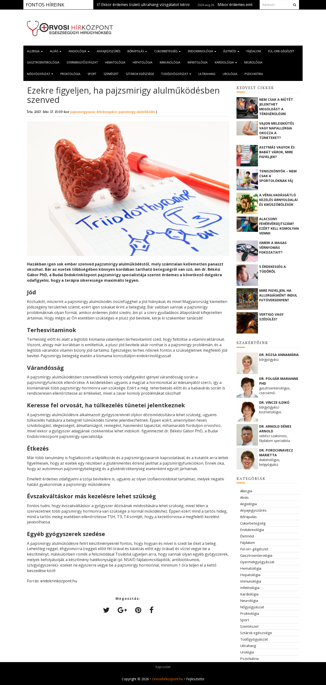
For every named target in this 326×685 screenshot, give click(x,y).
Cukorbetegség (166, 51)
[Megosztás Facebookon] (151, 610)
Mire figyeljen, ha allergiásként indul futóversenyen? (278, 295)
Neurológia (253, 62)
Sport (92, 74)
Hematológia (115, 62)
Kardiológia (225, 62)
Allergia (33, 51)
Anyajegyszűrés (108, 51)
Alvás (54, 51)
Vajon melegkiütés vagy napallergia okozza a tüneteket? (276, 130)
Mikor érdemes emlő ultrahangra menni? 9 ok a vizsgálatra (250, 4)
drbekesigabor (107, 111)
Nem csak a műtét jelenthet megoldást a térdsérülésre (276, 106)
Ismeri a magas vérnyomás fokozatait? (273, 247)
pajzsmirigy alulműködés (137, 111)
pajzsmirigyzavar (83, 111)
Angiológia (77, 51)
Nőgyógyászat (39, 74)
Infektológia (198, 62)
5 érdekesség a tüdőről (272, 269)
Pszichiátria (254, 74)
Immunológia (170, 62)
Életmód (230, 51)
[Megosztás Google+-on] (122, 610)
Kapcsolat (163, 666)
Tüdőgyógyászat (175, 74)
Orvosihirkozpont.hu (167, 679)
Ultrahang (207, 74)
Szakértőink (252, 342)
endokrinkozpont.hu (58, 581)
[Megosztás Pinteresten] (138, 610)
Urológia (230, 74)
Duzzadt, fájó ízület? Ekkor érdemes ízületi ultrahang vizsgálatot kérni (106, 4)
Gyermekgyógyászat (82, 62)
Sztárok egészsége (140, 74)
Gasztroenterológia (43, 62)
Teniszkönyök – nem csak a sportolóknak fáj (278, 176)
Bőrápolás (136, 51)
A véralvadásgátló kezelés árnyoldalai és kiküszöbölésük (278, 200)
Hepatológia (142, 62)
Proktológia (70, 74)
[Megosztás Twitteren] (106, 610)
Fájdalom (254, 51)
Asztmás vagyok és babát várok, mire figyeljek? (277, 152)
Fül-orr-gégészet (281, 51)
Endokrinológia (201, 51)
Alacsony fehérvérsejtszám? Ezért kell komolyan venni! (279, 226)
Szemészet (111, 74)
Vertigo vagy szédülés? (271, 316)
